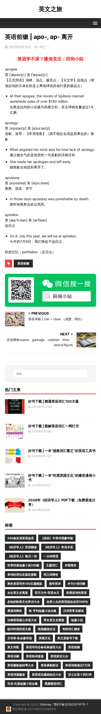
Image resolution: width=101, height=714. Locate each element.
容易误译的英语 (76, 592)
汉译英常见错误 (73, 611)
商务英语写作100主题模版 (24, 583)
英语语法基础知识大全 (46, 674)
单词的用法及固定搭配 (22, 574)
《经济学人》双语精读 (22, 547)
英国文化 (44, 638)
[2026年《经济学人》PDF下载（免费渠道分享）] (15, 510)
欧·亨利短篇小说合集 (42, 611)
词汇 (42, 47)
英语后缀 (13, 656)
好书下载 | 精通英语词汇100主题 (53, 401)
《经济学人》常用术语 (58, 547)
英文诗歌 (13, 647)
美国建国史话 (46, 629)
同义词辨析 (51, 574)
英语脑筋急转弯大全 (20, 665)
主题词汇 (52, 565)
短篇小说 (77, 620)
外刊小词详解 (76, 583)
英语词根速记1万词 (77, 665)
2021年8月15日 (20, 47)
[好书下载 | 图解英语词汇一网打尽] (15, 436)
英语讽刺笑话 (49, 665)
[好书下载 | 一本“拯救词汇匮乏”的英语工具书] (15, 460)
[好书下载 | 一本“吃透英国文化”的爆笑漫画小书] (15, 485)
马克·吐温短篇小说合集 (22, 683)
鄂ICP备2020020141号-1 (71, 704)
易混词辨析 (14, 611)
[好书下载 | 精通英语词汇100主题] (15, 411)
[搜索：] (51, 374)
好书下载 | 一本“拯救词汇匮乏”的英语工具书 (62, 451)
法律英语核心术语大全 (22, 620)
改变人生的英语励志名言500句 (67, 602)
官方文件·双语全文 (47, 592)
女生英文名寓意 (17, 592)
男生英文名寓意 (54, 620)
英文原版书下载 (67, 638)
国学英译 (55, 583)
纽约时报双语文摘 (19, 629)
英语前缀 (23, 263)
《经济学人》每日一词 (22, 556)
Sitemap (45, 704)
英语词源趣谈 (16, 674)
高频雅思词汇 (53, 683)
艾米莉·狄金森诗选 (19, 638)
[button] (94, 22)
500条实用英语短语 (20, 538)
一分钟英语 (51, 556)
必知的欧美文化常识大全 (23, 602)
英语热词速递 (35, 656)
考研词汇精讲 (71, 629)
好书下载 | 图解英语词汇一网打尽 (53, 426)
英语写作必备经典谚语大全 (43, 647)
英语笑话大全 (59, 656)
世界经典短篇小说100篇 (23, 565)
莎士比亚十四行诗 (80, 674)
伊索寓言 (70, 565)
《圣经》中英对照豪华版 (57, 538)
